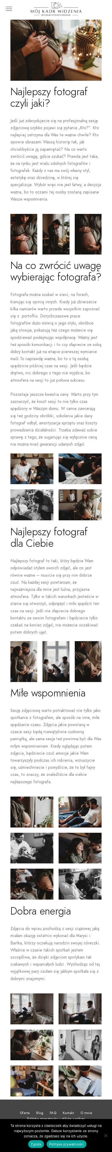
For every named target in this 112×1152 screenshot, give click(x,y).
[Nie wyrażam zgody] (105, 1135)
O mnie (86, 1113)
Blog (39, 1113)
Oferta (25, 1113)
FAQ (53, 1113)
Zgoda (36, 1144)
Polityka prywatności (66, 1144)
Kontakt (68, 1113)
